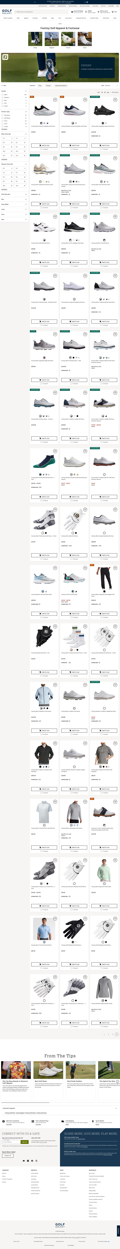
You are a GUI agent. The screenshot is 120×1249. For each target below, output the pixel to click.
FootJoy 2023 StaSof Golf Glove (69, 536)
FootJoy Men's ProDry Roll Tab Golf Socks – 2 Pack (43, 478)
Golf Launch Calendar (85, 6)
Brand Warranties (93, 1208)
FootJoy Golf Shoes (10, 1113)
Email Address (7, 1140)
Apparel (26, 18)
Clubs (18, 18)
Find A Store (63, 1182)
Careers (3, 1176)
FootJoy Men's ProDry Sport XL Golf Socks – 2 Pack (73, 1004)
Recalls (90, 1205)
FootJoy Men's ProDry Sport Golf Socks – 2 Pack (43, 536)
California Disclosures (49, 1245)
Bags (52, 18)
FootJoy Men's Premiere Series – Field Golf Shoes (44, 302)
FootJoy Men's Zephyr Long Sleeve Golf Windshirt (41, 771)
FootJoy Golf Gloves (30, 1113)
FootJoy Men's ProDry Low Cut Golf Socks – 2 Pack (43, 887)
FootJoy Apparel (20, 1113)
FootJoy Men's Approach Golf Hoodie (101, 887)
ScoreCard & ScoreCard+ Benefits (96, 1176)
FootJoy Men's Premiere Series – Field (71, 361)
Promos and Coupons (65, 1176)
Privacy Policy (82, 1241)
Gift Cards (103, 6)
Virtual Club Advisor (35, 1191)
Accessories (68, 18)
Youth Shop (106, 18)
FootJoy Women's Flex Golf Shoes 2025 (41, 594)
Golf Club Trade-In (35, 1193)
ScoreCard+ (52, 6)
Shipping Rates (92, 1191)
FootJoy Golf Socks (41, 1113)
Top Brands (62, 1179)
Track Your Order (93, 1185)
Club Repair (33, 1179)
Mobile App (62, 1173)
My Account (91, 1173)
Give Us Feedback (93, 1217)
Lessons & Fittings (73, 6)
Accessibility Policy (38, 1241)
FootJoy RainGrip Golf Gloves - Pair (40, 653)
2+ (109, 358)
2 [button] (108, 1034)
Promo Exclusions (93, 1202)
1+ (78, 182)
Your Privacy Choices (102, 1241)
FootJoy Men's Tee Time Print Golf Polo (41, 945)
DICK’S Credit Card (43, 6)
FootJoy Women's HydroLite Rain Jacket (101, 1004)
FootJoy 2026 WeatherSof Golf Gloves (71, 945)
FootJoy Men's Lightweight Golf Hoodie (71, 828)
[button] (40, 85)
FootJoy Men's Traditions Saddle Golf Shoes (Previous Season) (102, 420)
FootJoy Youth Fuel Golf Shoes (69, 594)
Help (117, 6)
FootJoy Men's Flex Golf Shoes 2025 (100, 185)
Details (67, 1124)
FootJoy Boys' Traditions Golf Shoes (70, 711)
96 (105, 92)
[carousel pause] (87, 2)
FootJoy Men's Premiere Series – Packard (42, 419)
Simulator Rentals (35, 1182)
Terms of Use (16, 1241)
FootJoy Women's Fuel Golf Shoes (100, 243)
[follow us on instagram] (36, 1161)
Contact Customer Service (95, 1182)
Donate (97, 1124)
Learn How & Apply (107, 1155)
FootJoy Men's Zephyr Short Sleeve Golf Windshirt (101, 771)
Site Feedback (71, 1245)
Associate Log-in (60, 1241)
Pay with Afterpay (64, 1191)
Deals (114, 18)
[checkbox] (44, 149)
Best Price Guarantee (93, 1193)
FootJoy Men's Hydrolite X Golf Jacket (41, 711)
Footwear (35, 18)
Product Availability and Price (95, 1199)
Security (91, 1211)
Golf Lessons (34, 1176)
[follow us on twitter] (28, 1161)
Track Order (111, 6)
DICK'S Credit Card (93, 1179)
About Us (4, 1173)
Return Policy (92, 1188)
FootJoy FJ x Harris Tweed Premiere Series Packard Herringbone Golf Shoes (102, 829)
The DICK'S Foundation (7, 1179)
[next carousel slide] (85, 2)
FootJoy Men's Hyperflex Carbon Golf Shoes (102, 126)
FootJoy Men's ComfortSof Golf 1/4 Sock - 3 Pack (74, 653)
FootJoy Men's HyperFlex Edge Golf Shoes (42, 361)
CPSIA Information (93, 1214)
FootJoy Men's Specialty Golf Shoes (40, 243)
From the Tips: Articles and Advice (96, 1196)
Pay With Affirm (63, 1188)
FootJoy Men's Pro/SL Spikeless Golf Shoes (72, 243)
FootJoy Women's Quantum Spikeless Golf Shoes (74, 126)
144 (108, 92)
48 (102, 92)
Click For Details (43, 1142)
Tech (59, 18)
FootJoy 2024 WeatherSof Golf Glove (101, 945)
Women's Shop (94, 18)
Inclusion (4, 1182)
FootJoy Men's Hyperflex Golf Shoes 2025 (42, 185)
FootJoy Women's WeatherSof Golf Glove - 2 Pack (42, 1004)
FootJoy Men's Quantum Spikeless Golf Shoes (43, 126)
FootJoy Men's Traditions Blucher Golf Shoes (103, 302)
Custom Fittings (34, 1173)
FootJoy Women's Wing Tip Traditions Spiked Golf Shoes (73, 771)
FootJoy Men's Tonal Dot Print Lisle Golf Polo (43, 828)
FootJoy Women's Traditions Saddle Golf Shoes (103, 711)
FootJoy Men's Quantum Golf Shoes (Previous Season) (73, 185)
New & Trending (8, 18)
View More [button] (4, 129)
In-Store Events (34, 1185)
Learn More (9, 1124)
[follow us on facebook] (32, 1161)
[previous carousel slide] (35, 2)
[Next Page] (117, 1034)
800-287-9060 (76, 1237)
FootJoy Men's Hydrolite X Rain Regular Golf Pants (102, 595)
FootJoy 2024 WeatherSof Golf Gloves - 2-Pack (103, 653)
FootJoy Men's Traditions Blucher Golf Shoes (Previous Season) (103, 361)
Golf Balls (44, 18)
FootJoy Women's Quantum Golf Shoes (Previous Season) (74, 478)
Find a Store (95, 6)
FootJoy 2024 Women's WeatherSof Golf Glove (73, 887)
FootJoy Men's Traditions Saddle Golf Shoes (72, 419)
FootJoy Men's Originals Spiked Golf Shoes (102, 536)
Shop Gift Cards (81, 1139)
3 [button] (112, 1034)
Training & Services (81, 18)
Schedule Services (62, 6)
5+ (48, 182)
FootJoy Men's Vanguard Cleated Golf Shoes (73, 302)
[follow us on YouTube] (24, 1161)
